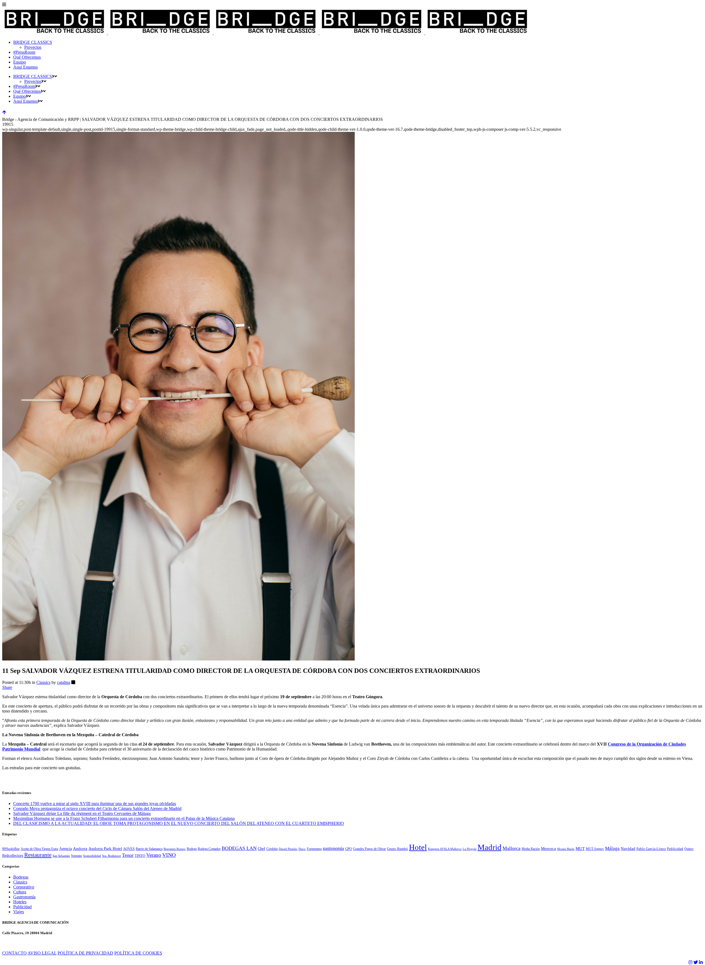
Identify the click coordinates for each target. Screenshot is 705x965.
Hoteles (19, 901)
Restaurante (37, 855)
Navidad (628, 848)
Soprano (76, 856)
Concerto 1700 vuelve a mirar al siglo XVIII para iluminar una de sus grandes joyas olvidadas (94, 803)
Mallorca (511, 848)
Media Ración (531, 849)
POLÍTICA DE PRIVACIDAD (85, 953)
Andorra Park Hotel (105, 848)
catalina (63, 682)
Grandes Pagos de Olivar (369, 849)
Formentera (314, 849)
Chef (261, 849)
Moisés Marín (565, 848)
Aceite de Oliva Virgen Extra (39, 849)
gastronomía (333, 848)
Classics (43, 682)
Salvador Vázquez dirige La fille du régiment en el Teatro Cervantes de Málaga (82, 813)
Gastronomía (24, 897)
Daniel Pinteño (288, 848)
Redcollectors (12, 855)
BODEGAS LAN (239, 848)
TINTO (140, 856)
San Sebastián (61, 855)
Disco (302, 848)
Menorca (548, 848)
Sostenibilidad (92, 855)
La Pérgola (469, 848)
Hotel (418, 847)
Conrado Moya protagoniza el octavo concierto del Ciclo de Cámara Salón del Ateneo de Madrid (97, 808)
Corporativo (23, 887)
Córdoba (272, 849)
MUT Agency (595, 849)
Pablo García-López (651, 849)
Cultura (19, 892)
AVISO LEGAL (42, 953)
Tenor (128, 855)
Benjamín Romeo (175, 848)
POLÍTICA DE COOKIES (138, 953)
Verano (153, 855)
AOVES (129, 849)
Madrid (489, 847)
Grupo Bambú (397, 849)
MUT (580, 848)
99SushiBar (11, 849)
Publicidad (675, 849)
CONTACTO (14, 953)
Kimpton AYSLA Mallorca (445, 848)
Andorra (80, 848)
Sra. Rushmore (111, 855)
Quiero (688, 849)
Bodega (192, 849)
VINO (169, 855)
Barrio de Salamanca (149, 849)
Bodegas (20, 877)
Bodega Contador (209, 849)
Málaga (612, 848)
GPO (348, 849)
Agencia (65, 849)
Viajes (18, 911)
